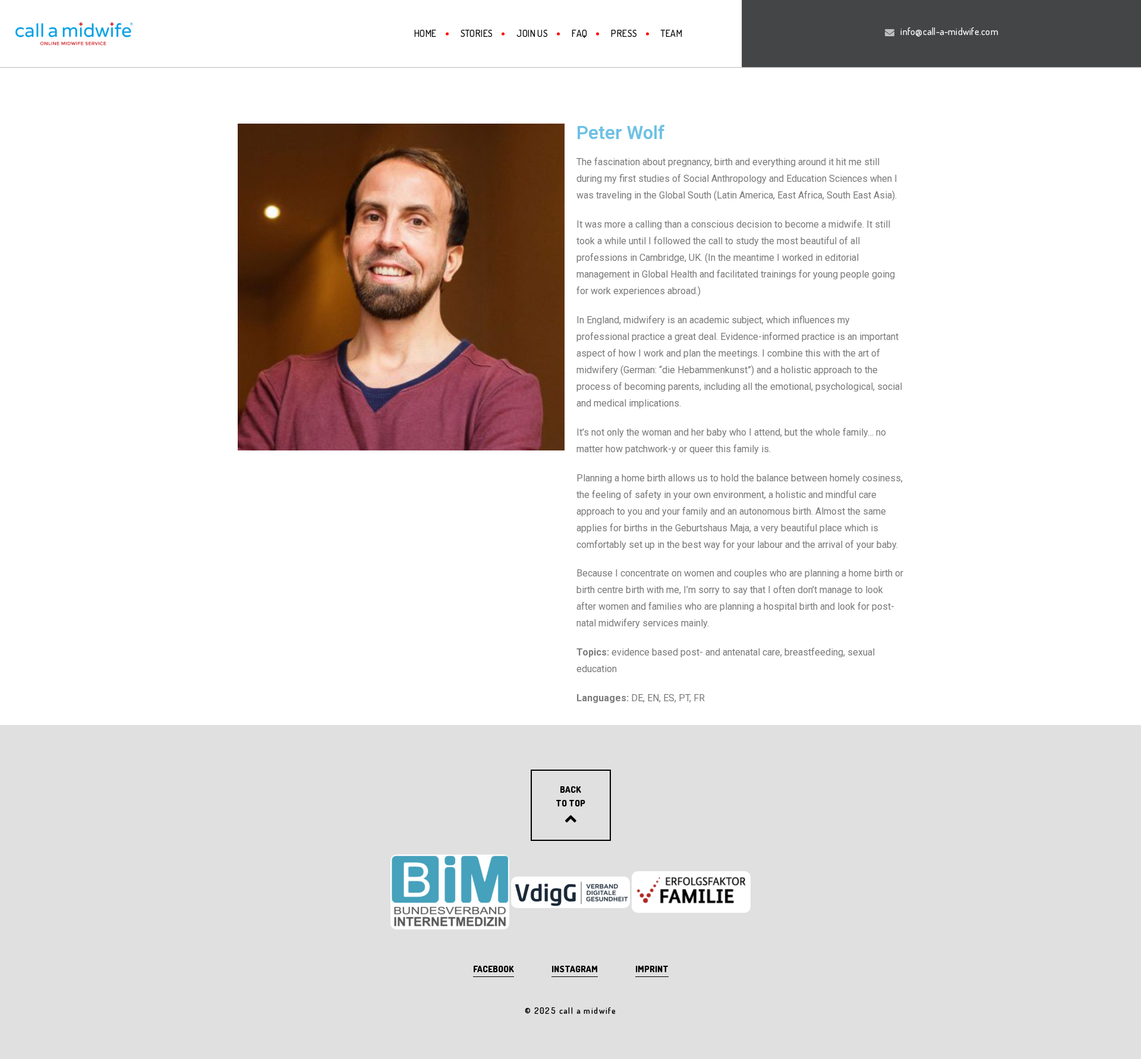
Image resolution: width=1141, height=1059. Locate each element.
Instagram (574, 969)
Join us (532, 33)
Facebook (493, 969)
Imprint (652, 969)
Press (624, 33)
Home (425, 33)
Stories (477, 33)
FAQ (579, 33)
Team (671, 33)
